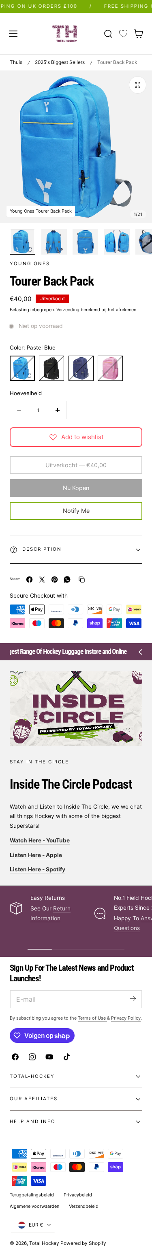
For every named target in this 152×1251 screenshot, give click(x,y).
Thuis (16, 62)
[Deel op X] (42, 579)
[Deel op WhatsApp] (67, 579)
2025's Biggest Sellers (60, 62)
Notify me (76, 510)
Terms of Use (92, 1018)
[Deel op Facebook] (29, 579)
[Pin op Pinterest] (54, 579)
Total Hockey (44, 1243)
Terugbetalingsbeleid (32, 1195)
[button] (13, 33)
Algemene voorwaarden (34, 1206)
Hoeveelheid (26, 393)
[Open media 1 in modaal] (137, 85)
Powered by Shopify (83, 1243)
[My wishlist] (123, 34)
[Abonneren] (132, 998)
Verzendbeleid (83, 1206)
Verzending (67, 309)
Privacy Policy (126, 1018)
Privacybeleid (78, 1195)
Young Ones (30, 263)
